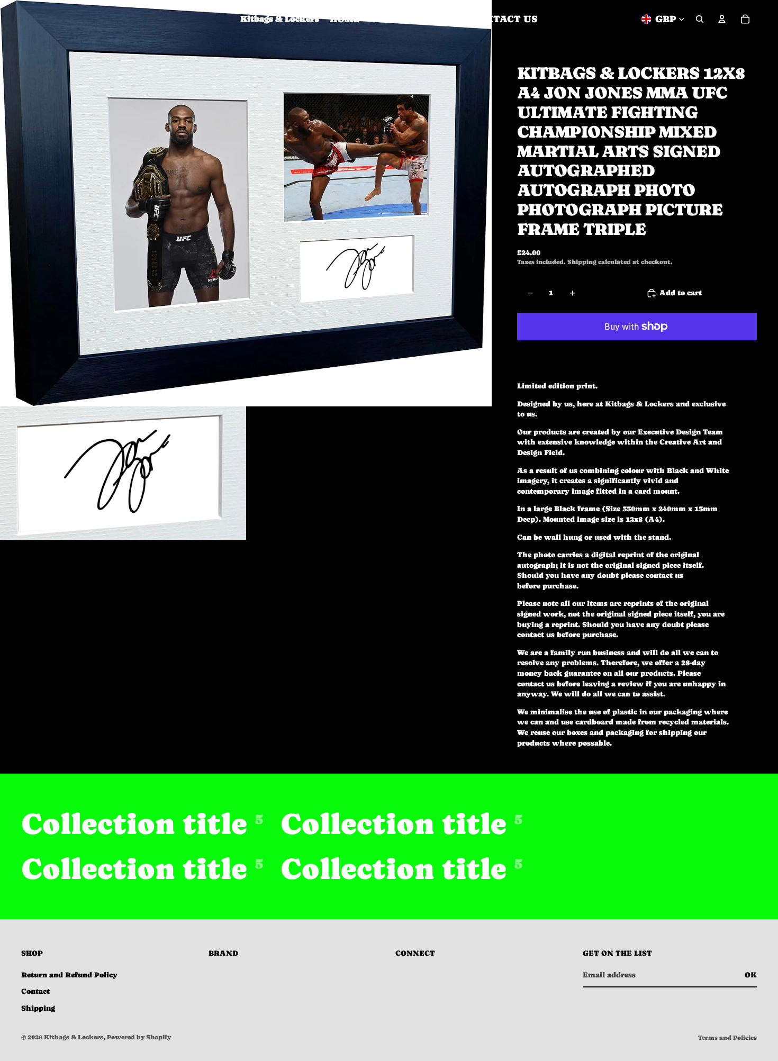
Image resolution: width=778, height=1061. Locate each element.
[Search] (699, 19)
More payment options (637, 351)
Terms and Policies (727, 1037)
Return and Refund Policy (69, 975)
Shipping (38, 1008)
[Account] (722, 19)
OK (751, 975)
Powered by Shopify (139, 1037)
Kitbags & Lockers (73, 1037)
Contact (35, 991)
